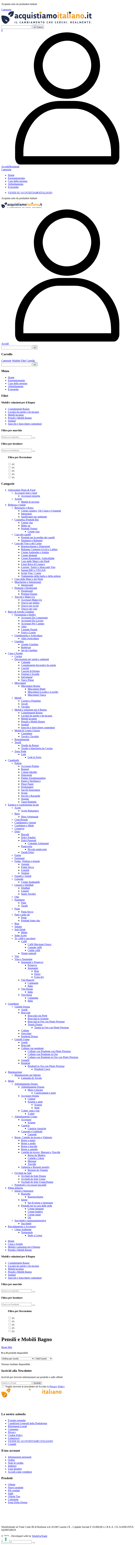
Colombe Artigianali (38, 843)
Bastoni (25, 769)
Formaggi (19, 858)
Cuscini (25, 668)
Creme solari (34, 1214)
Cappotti (32, 1134)
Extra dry (39, 977)
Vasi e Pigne (27, 680)
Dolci (17, 831)
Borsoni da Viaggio (38, 1170)
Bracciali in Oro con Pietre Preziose (46, 1021)
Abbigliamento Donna (26, 1084)
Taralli (24, 905)
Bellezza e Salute (17, 504)
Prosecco (32, 965)
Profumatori (27, 787)
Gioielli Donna (22, 1006)
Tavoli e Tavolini (30, 736)
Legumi (25, 870)
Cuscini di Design (30, 671)
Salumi (18, 926)
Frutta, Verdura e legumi (27, 861)
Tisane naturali (28, 953)
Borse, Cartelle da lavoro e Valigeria (33, 1137)
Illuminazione (15, 1072)
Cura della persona (17, 181)
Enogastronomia (16, 178)
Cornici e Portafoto (31, 700)
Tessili (17, 742)
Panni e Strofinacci (31, 781)
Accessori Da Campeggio (34, 617)
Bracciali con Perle (37, 1015)
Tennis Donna (35, 1024)
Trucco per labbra (30, 602)
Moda (11, 1081)
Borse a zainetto (29, 1149)
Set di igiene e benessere (40, 1202)
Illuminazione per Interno (27, 1075)
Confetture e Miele (24, 825)
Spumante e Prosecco (32, 962)
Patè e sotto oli (22, 914)
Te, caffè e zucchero (24, 938)
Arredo (18, 498)
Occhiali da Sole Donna (33, 1176)
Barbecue (26, 647)
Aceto (17, 807)
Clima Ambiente (22, 1229)
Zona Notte (20, 751)
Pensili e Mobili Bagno (20, 417)
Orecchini (26, 1033)
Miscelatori (20, 683)
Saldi (10, 1493)
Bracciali (25, 1012)
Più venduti (14, 1490)
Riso (16, 923)
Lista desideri (15, 1468)
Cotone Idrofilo (29, 772)
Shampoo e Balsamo (31, 540)
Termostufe (27, 1232)
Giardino (19, 641)
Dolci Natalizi (28, 837)
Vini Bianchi (27, 980)
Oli (29, 1217)
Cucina (18, 656)
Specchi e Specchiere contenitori (25, 423)
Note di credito (15, 1463)
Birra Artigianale (29, 816)
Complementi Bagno (18, 409)
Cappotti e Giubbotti (31, 1131)
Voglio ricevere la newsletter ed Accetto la (35, 1386)
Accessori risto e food (25, 493)
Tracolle (32, 1164)
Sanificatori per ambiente (34, 516)
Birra (17, 813)
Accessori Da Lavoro (32, 620)
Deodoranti (27, 591)
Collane (25, 1030)
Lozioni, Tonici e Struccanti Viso (38, 567)
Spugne (25, 798)
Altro (24, 626)
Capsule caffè (35, 947)
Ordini (11, 1460)
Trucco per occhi (30, 605)
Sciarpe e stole (35, 1101)
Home (11, 175)
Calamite (25, 662)
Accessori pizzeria (30, 495)
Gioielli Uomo (21, 1039)
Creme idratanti (29, 555)
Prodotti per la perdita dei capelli (38, 537)
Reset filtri (6, 1347)
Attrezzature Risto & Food (21, 490)
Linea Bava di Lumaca (33, 564)
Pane (23, 902)
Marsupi (32, 1161)
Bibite (24, 932)
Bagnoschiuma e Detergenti (35, 546)
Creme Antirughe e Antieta (35, 552)
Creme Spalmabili (30, 882)
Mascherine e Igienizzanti (27, 582)
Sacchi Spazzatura (30, 790)
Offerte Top (14, 1496)
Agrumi (25, 864)
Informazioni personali (19, 1457)
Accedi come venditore (20, 1471)
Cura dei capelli (22, 534)
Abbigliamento (15, 184)
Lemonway (14, 1438)
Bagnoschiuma (35, 1196)
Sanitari (12, 420)
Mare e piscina (35, 1089)
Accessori (26, 1119)
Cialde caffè (34, 950)
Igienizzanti (27, 585)
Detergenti (26, 775)
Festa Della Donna (17, 1502)
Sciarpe (38, 1104)
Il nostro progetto (17, 1420)
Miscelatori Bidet (36, 689)
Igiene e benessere (23, 1190)
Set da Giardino (29, 650)
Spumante (33, 968)
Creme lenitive (35, 1211)
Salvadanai (26, 677)
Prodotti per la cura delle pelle (36, 1205)
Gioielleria (13, 1003)
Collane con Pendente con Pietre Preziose (49, 1051)
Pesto (24, 917)
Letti (23, 754)
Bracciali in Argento (38, 1018)
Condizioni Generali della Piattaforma (27, 1423)
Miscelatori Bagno (30, 686)
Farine (17, 855)
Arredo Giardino (29, 644)
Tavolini (25, 706)
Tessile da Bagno (30, 745)
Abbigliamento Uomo (25, 1116)
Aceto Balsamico (30, 810)
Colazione (13, 1499)
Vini (16, 956)
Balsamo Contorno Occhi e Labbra (39, 549)
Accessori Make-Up (31, 599)
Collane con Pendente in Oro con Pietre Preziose (53, 1057)
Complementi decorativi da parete (38, 665)
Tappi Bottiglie (29, 801)
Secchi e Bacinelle (30, 795)
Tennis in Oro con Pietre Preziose (51, 1027)
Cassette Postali (29, 629)
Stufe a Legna (35, 1235)
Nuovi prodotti (15, 1487)
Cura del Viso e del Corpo (28, 543)
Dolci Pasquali (28, 840)
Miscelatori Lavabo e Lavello (43, 691)
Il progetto (13, 187)
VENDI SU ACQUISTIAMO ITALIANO (30, 1441)
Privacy (12, 1432)
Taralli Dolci (27, 852)
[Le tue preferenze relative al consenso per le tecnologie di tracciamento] (6, 1539)
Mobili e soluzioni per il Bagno (30, 709)
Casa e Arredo (15, 653)
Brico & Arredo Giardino (21, 611)
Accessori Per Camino (32, 623)
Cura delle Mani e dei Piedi (35, 561)
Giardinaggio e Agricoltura (28, 635)
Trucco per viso (29, 608)
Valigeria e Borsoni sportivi (35, 1167)
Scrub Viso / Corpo (31, 573)
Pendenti (25, 1063)
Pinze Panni (27, 784)
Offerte (11, 1484)
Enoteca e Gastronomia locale (23, 804)
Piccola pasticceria (37, 849)
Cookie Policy (15, 1435)
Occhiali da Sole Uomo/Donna (37, 1182)
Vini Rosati (27, 988)
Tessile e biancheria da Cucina (37, 748)
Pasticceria (26, 846)
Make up (25, 525)
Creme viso (27, 522)
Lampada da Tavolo (31, 1078)
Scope (24, 792)
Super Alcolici (28, 893)
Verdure (25, 873)
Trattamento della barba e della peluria (41, 576)
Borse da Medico (36, 1155)
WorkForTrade (39, 1536)
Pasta (17, 908)
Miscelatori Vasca (37, 694)
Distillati (25, 888)
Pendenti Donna (29, 1036)
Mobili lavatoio (16, 414)
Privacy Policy (57, 1386)
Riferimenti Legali (17, 1426)
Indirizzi (12, 1465)
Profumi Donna (29, 593)
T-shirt (31, 1113)
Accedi (5, 343)
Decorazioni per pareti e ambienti (31, 659)
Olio (16, 896)
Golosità (18, 879)
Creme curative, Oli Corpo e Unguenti (41, 510)
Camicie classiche (37, 1128)
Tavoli (24, 703)
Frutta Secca (27, 867)
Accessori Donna (30, 1095)
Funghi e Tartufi (22, 876)
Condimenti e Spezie (25, 822)
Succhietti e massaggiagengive (30, 1220)
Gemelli (25, 1060)
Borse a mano (28, 1140)
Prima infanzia (15, 1187)
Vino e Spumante (23, 959)
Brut (36, 971)
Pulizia (18, 763)
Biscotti (25, 834)
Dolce (37, 974)
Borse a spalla (28, 1143)
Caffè (24, 941)
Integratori (26, 513)
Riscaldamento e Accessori (22, 1226)
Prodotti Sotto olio (30, 920)
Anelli (24, 1009)
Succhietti (26, 1223)
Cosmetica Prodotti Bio (26, 519)
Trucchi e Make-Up (24, 596)
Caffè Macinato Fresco (39, 944)
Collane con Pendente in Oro (43, 1054)
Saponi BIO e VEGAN (33, 570)
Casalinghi (13, 760)
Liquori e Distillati (23, 885)
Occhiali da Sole (23, 1173)
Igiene (24, 1199)
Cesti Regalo (21, 819)
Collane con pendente (32, 1048)
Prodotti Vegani (29, 528)
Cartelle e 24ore (36, 1158)
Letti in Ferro (34, 757)
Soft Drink (20, 929)
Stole (37, 1107)
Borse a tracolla (29, 1146)
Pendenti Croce (42, 1069)
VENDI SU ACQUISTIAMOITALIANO (30, 192)
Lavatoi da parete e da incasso (23, 412)
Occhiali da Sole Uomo (33, 1179)
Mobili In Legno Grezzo (27, 730)
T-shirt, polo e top (30, 1110)
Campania (33, 983)
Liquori (25, 890)
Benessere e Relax (24, 507)
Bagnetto (25, 1193)
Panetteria (19, 899)
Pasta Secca (27, 911)
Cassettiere (26, 733)
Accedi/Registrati (10, 166)
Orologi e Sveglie (30, 674)
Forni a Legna (28, 632)
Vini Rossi (26, 994)
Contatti (12, 1444)
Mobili (17, 697)
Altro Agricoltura (30, 638)
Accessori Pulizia (30, 766)
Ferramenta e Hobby (25, 614)
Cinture (31, 1098)
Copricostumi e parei (45, 1092)
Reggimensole (21, 739)
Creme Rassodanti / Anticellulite (37, 558)
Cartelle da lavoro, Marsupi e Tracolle (40, 1152)
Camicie (25, 1125)
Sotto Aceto (20, 935)
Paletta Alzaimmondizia (33, 778)
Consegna (13, 1429)
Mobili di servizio (30, 501)
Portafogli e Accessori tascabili (30, 1184)
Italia (30, 986)
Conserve (19, 828)
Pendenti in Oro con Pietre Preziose (46, 1066)
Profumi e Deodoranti (25, 588)
